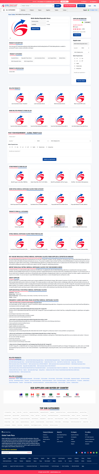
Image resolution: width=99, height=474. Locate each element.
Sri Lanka (15, 458)
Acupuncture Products (75, 378)
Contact (64, 10)
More (83, 466)
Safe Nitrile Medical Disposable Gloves (80, 126)
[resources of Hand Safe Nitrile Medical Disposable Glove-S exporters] (19, 119)
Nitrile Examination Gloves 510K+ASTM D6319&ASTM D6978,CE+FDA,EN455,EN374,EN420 (27, 368)
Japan (4, 458)
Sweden (53, 458)
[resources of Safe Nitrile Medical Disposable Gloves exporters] (79, 119)
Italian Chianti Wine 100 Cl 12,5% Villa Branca (39, 182)
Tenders (56, 10)
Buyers (39, 10)
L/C (77, 60)
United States (23, 458)
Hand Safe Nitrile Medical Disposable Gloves (39, 126)
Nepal (9, 458)
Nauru (54, 461)
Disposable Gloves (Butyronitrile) (15, 366)
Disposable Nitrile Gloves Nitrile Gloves (59, 204)
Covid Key (68, 382)
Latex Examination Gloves (39, 58)
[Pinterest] (88, 452)
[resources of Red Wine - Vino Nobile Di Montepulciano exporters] (79, 175)
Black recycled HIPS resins (79, 103)
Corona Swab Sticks (28, 382)
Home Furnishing (65, 466)
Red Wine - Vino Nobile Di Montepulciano (79, 182)
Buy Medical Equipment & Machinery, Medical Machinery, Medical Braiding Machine (19, 249)
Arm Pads (11, 380)
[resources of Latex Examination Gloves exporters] (39, 97)
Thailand (89, 458)
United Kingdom (61, 458)
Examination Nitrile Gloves (14, 372)
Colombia (77, 461)
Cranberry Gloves (74, 382)
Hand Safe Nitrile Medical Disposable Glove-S (19, 126)
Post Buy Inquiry (81, 80)
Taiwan (82, 458)
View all (49, 401)
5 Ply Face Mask (66, 378)
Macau (35, 461)
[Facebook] (76, 452)
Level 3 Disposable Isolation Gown (80, 227)
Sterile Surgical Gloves (28, 61)
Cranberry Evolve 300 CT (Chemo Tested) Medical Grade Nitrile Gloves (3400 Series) (62, 370)
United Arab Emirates (7, 461)
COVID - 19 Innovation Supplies (59, 380)
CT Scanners (79, 380)
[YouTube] (91, 452)
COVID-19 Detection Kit (71, 380)
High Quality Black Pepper (33, 370)
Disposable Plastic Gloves (26, 58)
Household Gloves (14, 58)
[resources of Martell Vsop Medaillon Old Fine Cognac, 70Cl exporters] (59, 175)
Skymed (25, 370)
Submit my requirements (49, 159)
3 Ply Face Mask (51, 378)
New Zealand (47, 461)
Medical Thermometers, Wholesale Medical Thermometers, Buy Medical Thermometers (79, 249)
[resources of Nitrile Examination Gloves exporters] (59, 97)
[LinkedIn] (85, 452)
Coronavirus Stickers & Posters (51, 382)
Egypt (48, 458)
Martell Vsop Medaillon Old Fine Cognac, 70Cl (59, 182)
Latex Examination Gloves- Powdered (19, 103)
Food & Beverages (55, 466)
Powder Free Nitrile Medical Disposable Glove (70, 360)
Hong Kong (36, 458)
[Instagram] (82, 452)
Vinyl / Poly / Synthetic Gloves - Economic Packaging (79, 368)
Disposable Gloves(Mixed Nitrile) (29, 366)
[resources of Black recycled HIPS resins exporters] (79, 97)
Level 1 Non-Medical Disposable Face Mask (59, 227)
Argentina (70, 458)
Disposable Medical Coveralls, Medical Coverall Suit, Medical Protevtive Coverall (79, 204)
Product (13, 14)
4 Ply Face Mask (59, 378)
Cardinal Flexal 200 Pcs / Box (50, 362)
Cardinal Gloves (86, 380)
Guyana (70, 461)
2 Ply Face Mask (44, 378)
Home (9, 14)
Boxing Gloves (42, 370)
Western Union (79, 66)
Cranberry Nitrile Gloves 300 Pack (15, 370)
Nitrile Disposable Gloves (16, 61)
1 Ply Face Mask (36, 378)
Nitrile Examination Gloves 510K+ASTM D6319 (18, 364)
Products (32, 10)
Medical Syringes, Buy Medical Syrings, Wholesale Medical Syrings (59, 249)
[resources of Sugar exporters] (39, 220)
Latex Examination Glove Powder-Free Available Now (57, 368)
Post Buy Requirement (70, 5)
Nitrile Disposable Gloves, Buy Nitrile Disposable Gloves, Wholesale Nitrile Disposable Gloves (19, 204)
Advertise (23, 10)
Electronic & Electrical (44, 466)
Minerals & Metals (75, 466)
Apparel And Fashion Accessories (17, 466)
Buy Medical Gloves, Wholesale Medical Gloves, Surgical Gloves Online (39, 204)
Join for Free (81, 5)
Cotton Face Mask (61, 382)
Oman (15, 461)
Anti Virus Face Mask (85, 378)
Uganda (42, 458)
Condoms (21, 382)
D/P (82, 60)
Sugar (39, 227)
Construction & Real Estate (32, 466)
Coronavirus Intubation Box (38, 382)
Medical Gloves (62, 58)
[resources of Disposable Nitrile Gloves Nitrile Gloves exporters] (59, 198)
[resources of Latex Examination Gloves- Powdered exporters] (19, 97)
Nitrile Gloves (79, 362)
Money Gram (78, 68)
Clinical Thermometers (13, 382)
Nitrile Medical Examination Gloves (78, 364)
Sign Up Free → (64, 1)
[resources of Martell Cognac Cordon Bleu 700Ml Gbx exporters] (19, 175)
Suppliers (48, 10)
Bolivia (82, 461)
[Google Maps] (94, 452)
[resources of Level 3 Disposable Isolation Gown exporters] (79, 220)
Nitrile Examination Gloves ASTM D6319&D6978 (38, 364)
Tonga (40, 461)
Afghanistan (28, 461)
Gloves (17, 378)
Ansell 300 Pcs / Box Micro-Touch (63, 362)
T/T (77, 58)
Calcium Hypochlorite (19, 227)
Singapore (77, 458)
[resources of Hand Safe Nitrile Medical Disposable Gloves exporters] (39, 119)
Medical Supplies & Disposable (26, 378)
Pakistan (21, 461)
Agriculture (5, 466)
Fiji (65, 461)
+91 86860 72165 (93, 10)
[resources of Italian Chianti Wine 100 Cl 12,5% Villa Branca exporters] (39, 175)
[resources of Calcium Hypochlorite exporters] (19, 220)
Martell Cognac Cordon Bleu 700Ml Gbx (19, 182)
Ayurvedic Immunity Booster (35, 380)
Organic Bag (73, 362)
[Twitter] (79, 452)
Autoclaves (27, 380)
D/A (82, 58)
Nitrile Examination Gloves (59, 103)
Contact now (77, 34)
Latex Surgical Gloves (52, 58)
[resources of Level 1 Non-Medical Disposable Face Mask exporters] (59, 220)
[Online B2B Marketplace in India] (10, 6)
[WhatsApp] (97, 452)
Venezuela (89, 461)
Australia (60, 461)
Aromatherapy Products (18, 380)
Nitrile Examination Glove (26, 372)
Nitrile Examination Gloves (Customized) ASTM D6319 (59, 364)
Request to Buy (35, 28)
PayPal (77, 63)
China (29, 458)
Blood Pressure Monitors (47, 380)
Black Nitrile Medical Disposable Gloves (17, 360)
